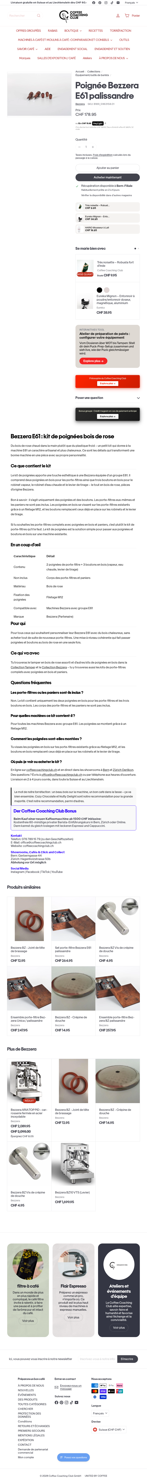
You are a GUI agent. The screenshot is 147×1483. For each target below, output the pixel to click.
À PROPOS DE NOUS (112, 58)
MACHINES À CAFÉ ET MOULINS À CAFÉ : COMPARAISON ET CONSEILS (64, 40)
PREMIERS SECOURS (31, 1430)
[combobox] (25, 16)
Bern (106, 770)
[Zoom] (39, 94)
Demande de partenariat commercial (33, 1451)
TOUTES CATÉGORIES (32, 1404)
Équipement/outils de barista (92, 75)
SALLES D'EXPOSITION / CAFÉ (56, 58)
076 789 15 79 (31, 839)
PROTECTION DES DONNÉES (29, 1415)
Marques (24, 58)
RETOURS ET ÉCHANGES (34, 1426)
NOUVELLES (26, 1390)
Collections (93, 71)
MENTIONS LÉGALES (31, 1435)
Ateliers (87, 58)
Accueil (79, 71)
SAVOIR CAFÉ (26, 49)
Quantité (81, 139)
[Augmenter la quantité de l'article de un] (93, 147)
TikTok (45, 872)
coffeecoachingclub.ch (41, 770)
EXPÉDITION (26, 1440)
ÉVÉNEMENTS (27, 1395)
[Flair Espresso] (73, 1264)
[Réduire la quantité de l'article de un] (79, 147)
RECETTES (96, 31)
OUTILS (124, 40)
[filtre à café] (28, 1264)
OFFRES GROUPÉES (28, 31)
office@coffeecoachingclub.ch (61, 774)
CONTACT (24, 1444)
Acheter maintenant (108, 177)
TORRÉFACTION (120, 31)
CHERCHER (25, 1409)
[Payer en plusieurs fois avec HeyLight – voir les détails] (105, 123)
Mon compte (26, 1457)
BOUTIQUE (72, 31)
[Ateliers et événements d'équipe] (118, 1264)
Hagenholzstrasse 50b (35, 859)
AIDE (48, 49)
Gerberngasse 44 (30, 855)
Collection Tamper (23, 667)
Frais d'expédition (103, 155)
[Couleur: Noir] (99, 290)
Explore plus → (93, 361)
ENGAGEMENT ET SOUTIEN (112, 49)
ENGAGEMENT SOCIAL (72, 49)
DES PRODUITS (27, 1399)
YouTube (57, 872)
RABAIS (52, 31)
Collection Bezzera (54, 667)
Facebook (32, 872)
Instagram (17, 872)
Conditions (25, 1421)
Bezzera (28, 1049)
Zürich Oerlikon (123, 770)
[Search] (38, 16)
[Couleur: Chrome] (107, 290)
